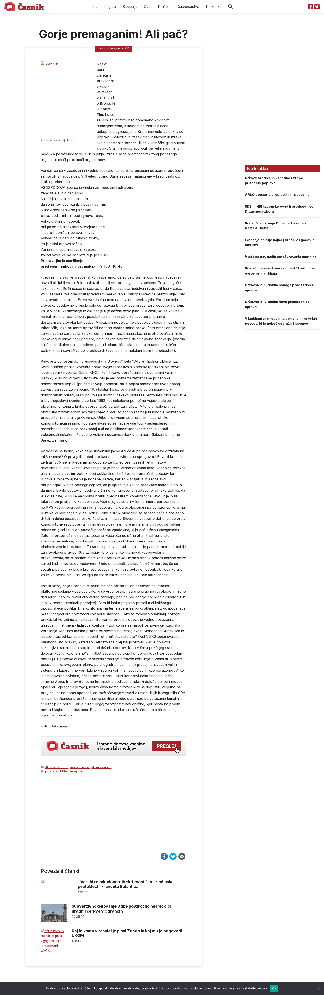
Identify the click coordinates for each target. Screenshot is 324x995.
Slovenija (130, 6)
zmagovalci (77, 771)
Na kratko (214, 6)
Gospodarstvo (187, 6)
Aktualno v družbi (56, 767)
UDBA (64, 771)
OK (274, 988)
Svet (147, 6)
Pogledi (110, 6)
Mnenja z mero (101, 767)
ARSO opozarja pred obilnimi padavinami (279, 194)
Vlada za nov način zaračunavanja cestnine (281, 257)
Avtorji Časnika (80, 767)
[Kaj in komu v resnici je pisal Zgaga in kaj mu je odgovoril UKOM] (54, 951)
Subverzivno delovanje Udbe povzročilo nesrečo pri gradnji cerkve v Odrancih (122, 908)
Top (94, 6)
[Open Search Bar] (230, 6)
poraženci (51, 771)
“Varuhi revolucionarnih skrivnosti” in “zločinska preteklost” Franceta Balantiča (126, 884)
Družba (164, 6)
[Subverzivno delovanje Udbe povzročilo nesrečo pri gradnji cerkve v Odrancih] (54, 920)
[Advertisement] (113, 817)
